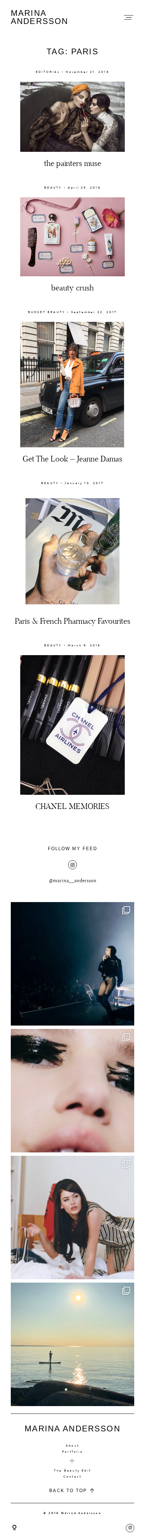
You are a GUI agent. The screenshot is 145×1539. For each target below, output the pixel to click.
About (72, 1445)
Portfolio (72, 1451)
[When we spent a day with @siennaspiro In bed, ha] (72, 1217)
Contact (72, 1476)
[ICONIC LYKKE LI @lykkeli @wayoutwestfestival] (72, 964)
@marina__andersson (72, 881)
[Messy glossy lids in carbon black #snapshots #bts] (72, 1090)
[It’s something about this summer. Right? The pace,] (72, 1344)
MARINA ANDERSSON (39, 17)
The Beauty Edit (72, 1470)
